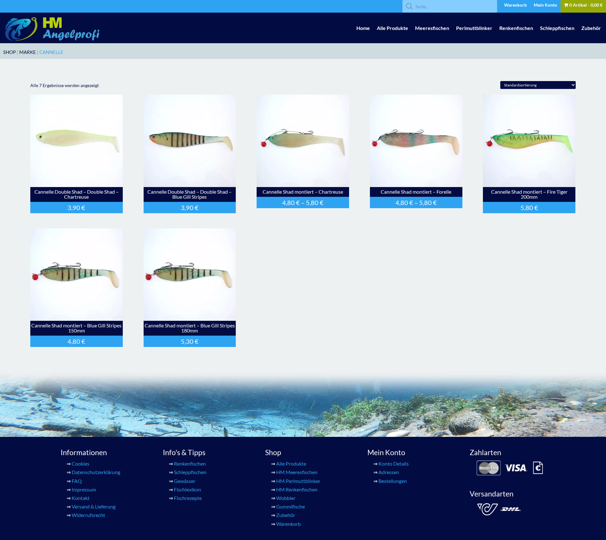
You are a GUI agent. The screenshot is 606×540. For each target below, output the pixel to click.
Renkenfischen (516, 28)
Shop (9, 52)
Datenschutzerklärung (96, 472)
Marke (27, 52)
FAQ (77, 481)
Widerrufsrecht (88, 515)
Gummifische (290, 506)
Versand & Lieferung (94, 506)
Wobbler (285, 498)
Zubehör (591, 28)
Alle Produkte (392, 28)
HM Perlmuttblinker (298, 481)
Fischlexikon (187, 489)
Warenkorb (515, 5)
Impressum (84, 489)
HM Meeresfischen (297, 472)
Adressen (388, 472)
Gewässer (184, 481)
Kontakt (81, 498)
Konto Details (393, 464)
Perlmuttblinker (474, 28)
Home (363, 28)
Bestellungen (392, 481)
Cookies (80, 464)
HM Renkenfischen (297, 489)
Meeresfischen (432, 28)
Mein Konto (545, 5)
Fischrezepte (188, 498)
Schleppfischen (557, 28)
